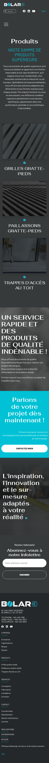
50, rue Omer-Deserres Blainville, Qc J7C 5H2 (12, 611)
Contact (5, 704)
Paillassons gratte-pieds (24, 228)
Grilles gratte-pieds (24, 171)
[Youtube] (33, 11)
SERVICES (5, 679)
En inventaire (7, 734)
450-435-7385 (19, 617)
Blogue (4, 739)
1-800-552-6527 (20, 619)
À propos (5, 633)
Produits (5, 658)
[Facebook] (24, 11)
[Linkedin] (28, 11)
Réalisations (7, 729)
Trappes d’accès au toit (24, 285)
